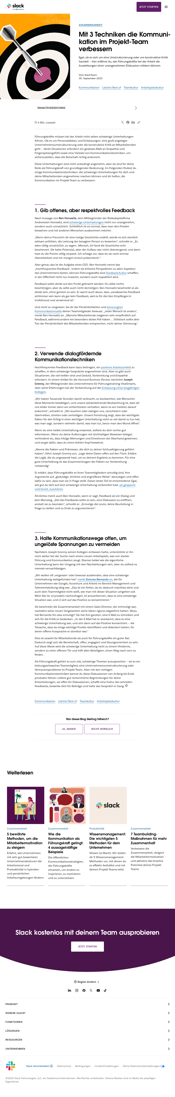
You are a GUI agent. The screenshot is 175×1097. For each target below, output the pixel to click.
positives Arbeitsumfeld (116, 367)
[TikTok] (105, 991)
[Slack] (15, 7)
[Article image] (66, 805)
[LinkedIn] (133, 122)
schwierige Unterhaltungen (86, 222)
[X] (91, 991)
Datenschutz (64, 1066)
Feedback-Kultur (116, 273)
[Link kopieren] (138, 122)
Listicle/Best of (111, 87)
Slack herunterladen (37, 1066)
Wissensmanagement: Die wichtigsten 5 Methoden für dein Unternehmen (107, 841)
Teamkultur (131, 87)
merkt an (95, 579)
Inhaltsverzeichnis (51, 107)
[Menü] (166, 7)
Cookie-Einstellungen (107, 1066)
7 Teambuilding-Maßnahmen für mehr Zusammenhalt (149, 838)
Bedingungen (83, 1066)
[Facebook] (127, 122)
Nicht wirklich (102, 728)
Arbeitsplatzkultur (152, 87)
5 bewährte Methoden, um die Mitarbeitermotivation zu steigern (24, 841)
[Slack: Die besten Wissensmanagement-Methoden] (108, 805)
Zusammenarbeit (91, 25)
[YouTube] (98, 991)
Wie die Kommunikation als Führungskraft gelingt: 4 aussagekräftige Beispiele (65, 843)
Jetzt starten (148, 6)
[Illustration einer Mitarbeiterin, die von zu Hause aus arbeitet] (25, 805)
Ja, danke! (69, 728)
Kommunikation (89, 87)
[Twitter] (122, 122)
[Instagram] (76, 991)
